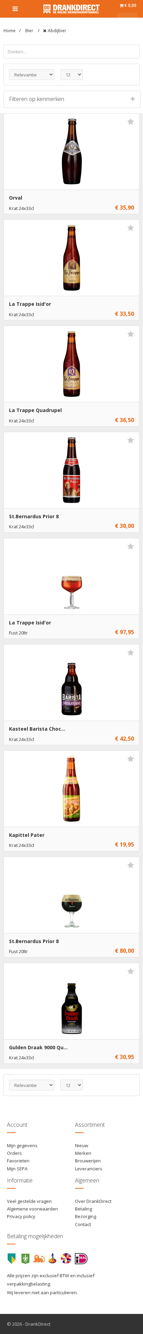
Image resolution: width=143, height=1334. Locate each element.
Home (9, 31)
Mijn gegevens (22, 1145)
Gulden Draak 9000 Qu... (38, 1047)
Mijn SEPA (17, 1169)
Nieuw (81, 1145)
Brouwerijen (88, 1161)
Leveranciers (88, 1169)
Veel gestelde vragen (29, 1201)
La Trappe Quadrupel (35, 410)
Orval (15, 197)
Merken (83, 1153)
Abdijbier (57, 31)
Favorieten (18, 1161)
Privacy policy (21, 1216)
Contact (83, 1224)
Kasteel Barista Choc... (37, 728)
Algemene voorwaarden (32, 1209)
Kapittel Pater (26, 835)
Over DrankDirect (93, 1201)
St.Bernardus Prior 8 (34, 516)
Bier (29, 31)
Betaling (83, 1209)
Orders (14, 1153)
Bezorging (85, 1216)
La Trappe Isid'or (30, 304)
